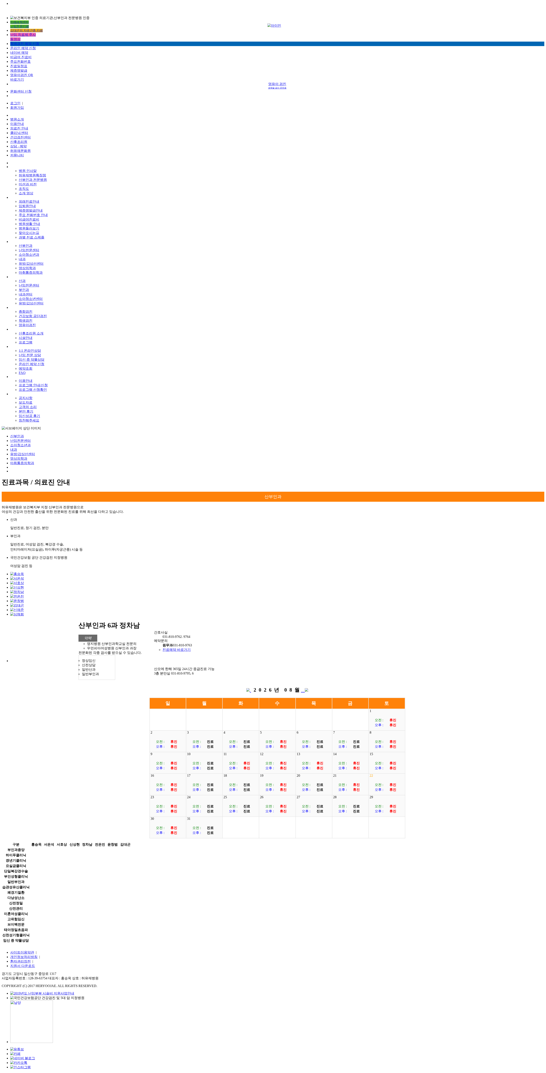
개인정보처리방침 (24, 957)
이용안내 (17, 124)
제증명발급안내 (31, 210)
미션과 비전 (28, 184)
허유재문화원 (20, 151)
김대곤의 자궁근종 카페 (26, 30)
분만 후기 (26, 411)
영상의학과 (27, 268)
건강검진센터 (20, 137)
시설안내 (25, 338)
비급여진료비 (29, 219)
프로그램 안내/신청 (33, 385)
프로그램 (25, 342)
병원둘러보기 (29, 228)
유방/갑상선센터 (31, 263)
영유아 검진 (277, 85)
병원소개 (17, 119)
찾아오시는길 (29, 233)
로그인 (15, 103)
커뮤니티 (17, 155)
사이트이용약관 (22, 952)
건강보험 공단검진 (33, 316)
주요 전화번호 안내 (33, 215)
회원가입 (17, 107)
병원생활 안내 (29, 224)
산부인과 (25, 245)
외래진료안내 (29, 201)
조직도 (24, 188)
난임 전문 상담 (30, 355)
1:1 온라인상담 (30, 350)
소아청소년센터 (31, 299)
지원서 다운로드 (22, 966)
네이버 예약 (19, 52)
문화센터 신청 (21, 91)
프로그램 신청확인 (33, 389)
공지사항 (25, 398)
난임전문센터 (29, 250)
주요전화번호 (20, 61)
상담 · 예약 (18, 146)
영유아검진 (27, 325)
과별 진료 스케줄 (31, 237)
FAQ (22, 373)
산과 (22, 281)
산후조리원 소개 (31, 333)
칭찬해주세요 (29, 420)
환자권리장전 (20, 961)
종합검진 (25, 311)
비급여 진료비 (21, 57)
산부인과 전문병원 (33, 180)
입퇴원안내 (27, 206)
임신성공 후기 (29, 416)
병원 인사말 (28, 171)
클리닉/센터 (19, 133)
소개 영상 (26, 193)
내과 (22, 259)
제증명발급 (18, 70)
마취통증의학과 (31, 272)
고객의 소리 (28, 407)
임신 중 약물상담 (31, 359)
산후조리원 (18, 142)
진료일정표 (18, 66)
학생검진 (25, 320)
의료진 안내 (19, 128)
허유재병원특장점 (32, 175)
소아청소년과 (29, 254)
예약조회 (25, 368)
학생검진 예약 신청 (24, 43)
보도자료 (25, 402)
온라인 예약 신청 (23, 48)
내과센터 (25, 294)
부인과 (24, 290)
